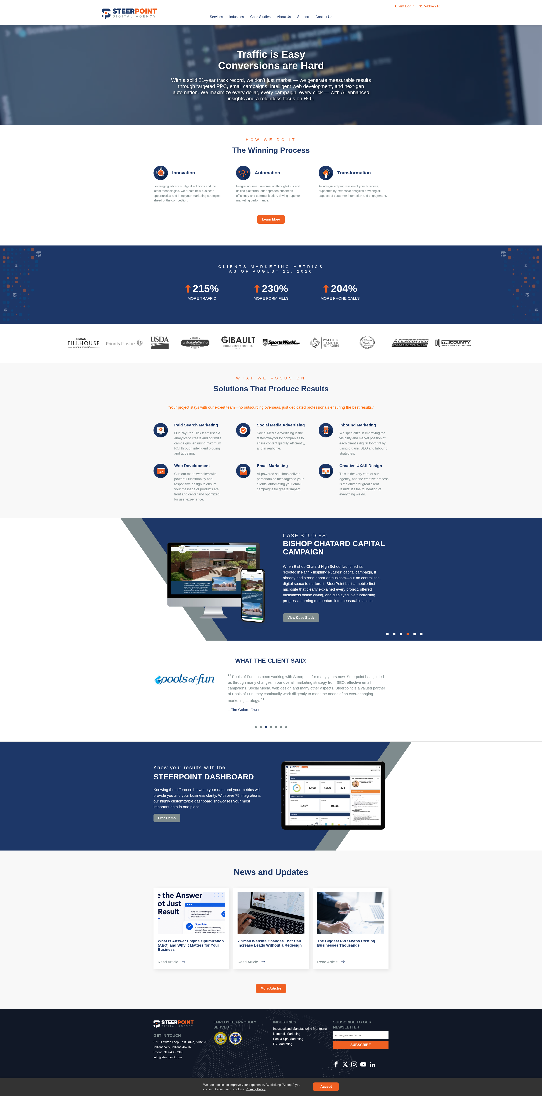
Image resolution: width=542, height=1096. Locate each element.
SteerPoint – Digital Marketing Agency (129, 13)
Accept (326, 1086)
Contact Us (323, 17)
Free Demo (167, 818)
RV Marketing (282, 1044)
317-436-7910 (429, 6)
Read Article (168, 962)
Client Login (405, 6)
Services (216, 17)
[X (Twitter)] (345, 1065)
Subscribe (361, 1040)
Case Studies (260, 17)
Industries (236, 17)
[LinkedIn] (372, 1065)
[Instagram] (354, 1065)
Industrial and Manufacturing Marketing (300, 1028)
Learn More (271, 219)
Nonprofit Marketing (286, 1033)
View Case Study (301, 617)
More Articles (271, 988)
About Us (284, 17)
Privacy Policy (255, 1089)
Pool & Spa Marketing (288, 1039)
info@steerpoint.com (167, 1057)
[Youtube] (363, 1065)
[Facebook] (336, 1065)
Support (303, 17)
